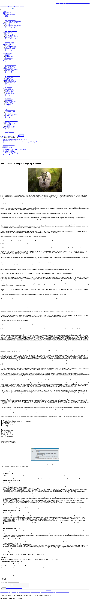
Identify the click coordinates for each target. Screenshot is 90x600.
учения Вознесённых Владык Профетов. (11, 153)
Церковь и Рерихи (9, 77)
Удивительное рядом (50, 592)
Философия (7, 54)
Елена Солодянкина (9, 116)
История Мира (8, 59)
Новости (5, 13)
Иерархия (7, 33)
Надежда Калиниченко (10, 117)
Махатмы (7, 28)
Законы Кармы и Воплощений (11, 36)
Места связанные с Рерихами (11, 22)
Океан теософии (6, 23)
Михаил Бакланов (9, 91)
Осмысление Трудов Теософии (11, 27)
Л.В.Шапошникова (9, 89)
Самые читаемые (5, 137)
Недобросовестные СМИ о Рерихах (12, 76)
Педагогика (5, 60)
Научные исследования (10, 49)
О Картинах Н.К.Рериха (10, 20)
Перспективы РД (8, 71)
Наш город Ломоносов (10, 130)
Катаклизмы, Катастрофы (10, 50)
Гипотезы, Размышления (10, 51)
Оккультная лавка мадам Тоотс (9, 140)
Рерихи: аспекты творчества (9, 14)
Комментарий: (4, 582)
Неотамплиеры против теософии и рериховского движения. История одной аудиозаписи (21, 142)
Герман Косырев (8, 102)
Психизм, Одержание (9, 42)
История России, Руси (10, 84)
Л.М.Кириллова (8, 100)
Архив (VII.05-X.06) (9, 132)
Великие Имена (6, 122)
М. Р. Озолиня (8, 113)
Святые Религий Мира (10, 126)
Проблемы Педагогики (10, 62)
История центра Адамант (8, 127)
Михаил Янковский (9, 120)
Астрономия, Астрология (10, 46)
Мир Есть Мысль (9, 34)
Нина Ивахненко (8, 96)
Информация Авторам (14, 6)
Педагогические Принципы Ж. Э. (12, 64)
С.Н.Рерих (7, 17)
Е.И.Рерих (7, 16)
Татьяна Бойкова (8, 92)
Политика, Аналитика (10, 82)
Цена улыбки (5, 146)
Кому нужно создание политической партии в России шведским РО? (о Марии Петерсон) (22, 141)
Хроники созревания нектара (9, 145)
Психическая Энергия (10, 35)
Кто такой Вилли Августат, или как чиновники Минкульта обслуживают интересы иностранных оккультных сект (27, 143)
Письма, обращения (9, 70)
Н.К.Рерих (7, 15)
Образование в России (10, 83)
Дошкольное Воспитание (10, 61)
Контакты (22, 6)
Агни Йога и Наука (7, 44)
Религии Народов (9, 58)
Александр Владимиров (10, 93)
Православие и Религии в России (12, 85)
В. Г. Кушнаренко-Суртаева (11, 114)
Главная (4, 11)
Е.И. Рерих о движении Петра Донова (11, 152)
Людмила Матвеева (9, 103)
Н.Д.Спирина (8, 98)
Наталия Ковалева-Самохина (11, 101)
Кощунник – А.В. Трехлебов (9, 154)
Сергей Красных (8, 118)
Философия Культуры (7, 53)
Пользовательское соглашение (62, 592)
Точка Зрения (8, 78)
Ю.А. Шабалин (8, 107)
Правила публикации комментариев (14, 588)
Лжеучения (48, 590)
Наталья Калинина (9, 99)
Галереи (8, 6)
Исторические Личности (10, 123)
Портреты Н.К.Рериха (24, 592)
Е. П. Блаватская (8, 24)
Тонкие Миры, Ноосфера (10, 47)
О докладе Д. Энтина (7, 147)
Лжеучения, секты (9, 79)
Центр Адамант (8, 128)
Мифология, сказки (9, 56)
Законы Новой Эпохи (7, 32)
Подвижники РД (8, 72)
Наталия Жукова (8, 95)
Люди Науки (8, 124)
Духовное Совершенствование (11, 39)
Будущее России (8, 87)
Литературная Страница (8, 109)
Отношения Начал (9, 37)
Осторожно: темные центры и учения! (11, 155)
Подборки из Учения (9, 43)
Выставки (7, 129)
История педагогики (9, 66)
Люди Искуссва (8, 125)
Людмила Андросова (9, 90)
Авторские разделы (7, 88)
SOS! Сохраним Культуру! (10, 81)
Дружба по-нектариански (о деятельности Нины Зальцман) (15, 139)
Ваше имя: (3, 578)
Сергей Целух (8, 106)
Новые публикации (7, 12)
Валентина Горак (9, 115)
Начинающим (3, 6)
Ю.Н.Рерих (7, 19)
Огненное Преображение (10, 40)
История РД (7, 73)
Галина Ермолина (9, 94)
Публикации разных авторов (11, 121)
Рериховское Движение (8, 68)
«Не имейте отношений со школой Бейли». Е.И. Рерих (14, 149)
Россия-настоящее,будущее (8, 80)
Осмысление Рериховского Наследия (13, 21)
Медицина (7, 45)
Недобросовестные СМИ (34, 592)
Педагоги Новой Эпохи (10, 67)
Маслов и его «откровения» (9, 151)
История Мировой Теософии (11, 26)
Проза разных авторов (10, 110)
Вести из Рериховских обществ (11, 69)
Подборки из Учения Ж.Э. (10, 65)
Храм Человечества (9, 29)
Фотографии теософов (5, 592)
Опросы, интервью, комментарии (12, 74)
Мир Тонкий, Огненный (10, 38)
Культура (7, 55)
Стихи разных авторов (10, 111)
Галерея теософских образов (11, 31)
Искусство (7, 57)
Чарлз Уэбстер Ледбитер (8, 150)
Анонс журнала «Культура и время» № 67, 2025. (58, 3)
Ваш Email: (3, 579)
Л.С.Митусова (8, 104)
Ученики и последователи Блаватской (13, 25)
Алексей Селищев (9, 105)
